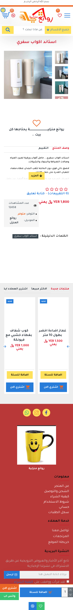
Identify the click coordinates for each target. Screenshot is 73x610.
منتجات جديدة (60, 288)
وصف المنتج (60, 148)
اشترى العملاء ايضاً (14, 288)
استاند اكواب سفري (25, 236)
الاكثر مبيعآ (39, 288)
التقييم (43, 148)
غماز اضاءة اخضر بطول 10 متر (52, 333)
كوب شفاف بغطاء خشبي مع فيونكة (19, 335)
